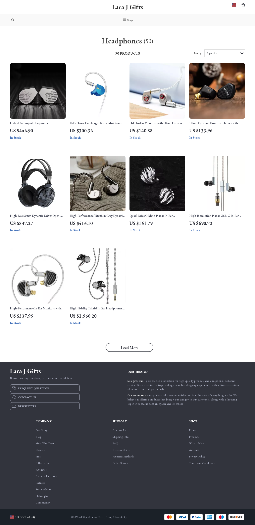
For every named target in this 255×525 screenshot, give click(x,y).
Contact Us (119, 430)
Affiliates (41, 469)
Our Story (41, 430)
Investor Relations (46, 476)
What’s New (196, 443)
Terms (101, 517)
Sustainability (44, 489)
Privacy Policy (197, 456)
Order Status (120, 463)
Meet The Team (45, 443)
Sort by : (198, 53)
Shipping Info (121, 437)
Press (38, 456)
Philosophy (42, 496)
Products (194, 437)
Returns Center (122, 450)
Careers (40, 450)
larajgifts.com (136, 381)
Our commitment (138, 395)
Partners (40, 483)
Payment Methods (123, 456)
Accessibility (120, 517)
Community (43, 502)
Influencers (42, 463)
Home (193, 430)
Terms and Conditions (202, 463)
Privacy (109, 517)
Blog (38, 437)
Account (194, 450)
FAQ (115, 443)
